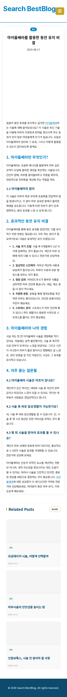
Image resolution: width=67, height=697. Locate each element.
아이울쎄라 (51, 123)
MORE (55, 509)
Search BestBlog (29, 8)
